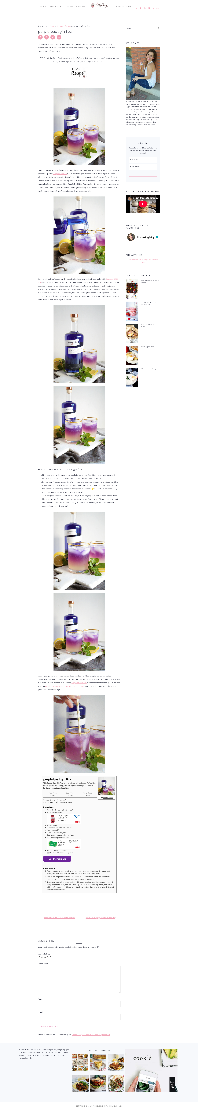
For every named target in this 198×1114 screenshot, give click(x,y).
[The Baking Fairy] (99, 7)
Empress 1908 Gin (79, 683)
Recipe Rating (44, 954)
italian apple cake (147, 347)
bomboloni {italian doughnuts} (147, 325)
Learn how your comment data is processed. (91, 1035)
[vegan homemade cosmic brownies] (132, 290)
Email (41, 1012)
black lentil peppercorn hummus (100, 918)
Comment (43, 964)
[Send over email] (59, 37)
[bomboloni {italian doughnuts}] (132, 334)
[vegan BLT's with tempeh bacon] (98, 1084)
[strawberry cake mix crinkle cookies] (132, 312)
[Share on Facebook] (40, 37)
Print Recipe (108, 798)
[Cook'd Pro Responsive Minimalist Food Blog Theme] (151, 1092)
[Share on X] (52, 37)
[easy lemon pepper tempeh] (116, 1063)
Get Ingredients (57, 858)
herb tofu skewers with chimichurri (59, 918)
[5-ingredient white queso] (132, 378)
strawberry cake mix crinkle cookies (148, 303)
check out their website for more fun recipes (64, 686)
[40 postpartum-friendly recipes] (80, 1063)
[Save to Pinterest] (46, 37)
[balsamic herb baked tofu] (80, 1084)
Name (41, 999)
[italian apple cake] (132, 356)
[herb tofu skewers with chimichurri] (116, 1084)
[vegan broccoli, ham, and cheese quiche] (98, 1063)
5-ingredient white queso (150, 369)
